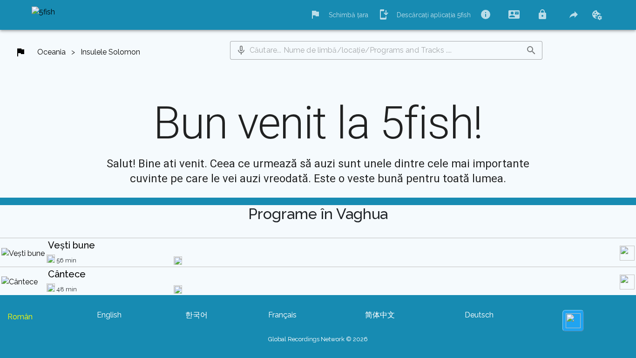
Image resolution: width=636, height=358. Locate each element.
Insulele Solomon (110, 52)
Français (282, 314)
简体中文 (380, 314)
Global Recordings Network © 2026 (318, 339)
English (109, 314)
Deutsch (479, 314)
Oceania (51, 52)
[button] (241, 50)
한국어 (196, 314)
